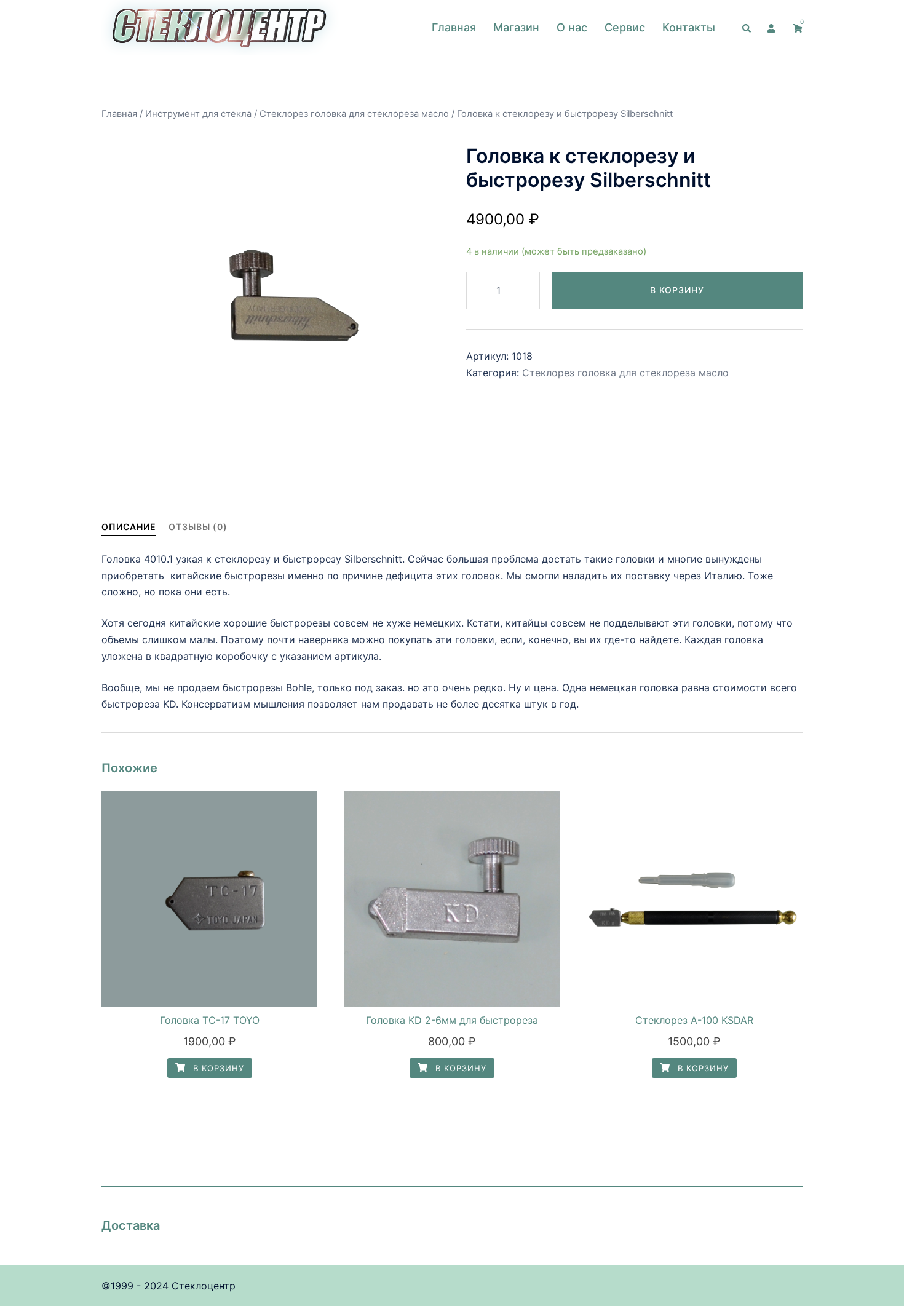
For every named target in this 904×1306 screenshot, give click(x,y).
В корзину (677, 290)
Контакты (688, 27)
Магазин (516, 27)
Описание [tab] (128, 526)
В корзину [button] (217, 1068)
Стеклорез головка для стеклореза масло (354, 113)
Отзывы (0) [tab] (198, 526)
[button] (747, 27)
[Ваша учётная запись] (772, 27)
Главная (454, 27)
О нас (572, 27)
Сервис (625, 27)
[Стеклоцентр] (220, 26)
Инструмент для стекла (198, 113)
